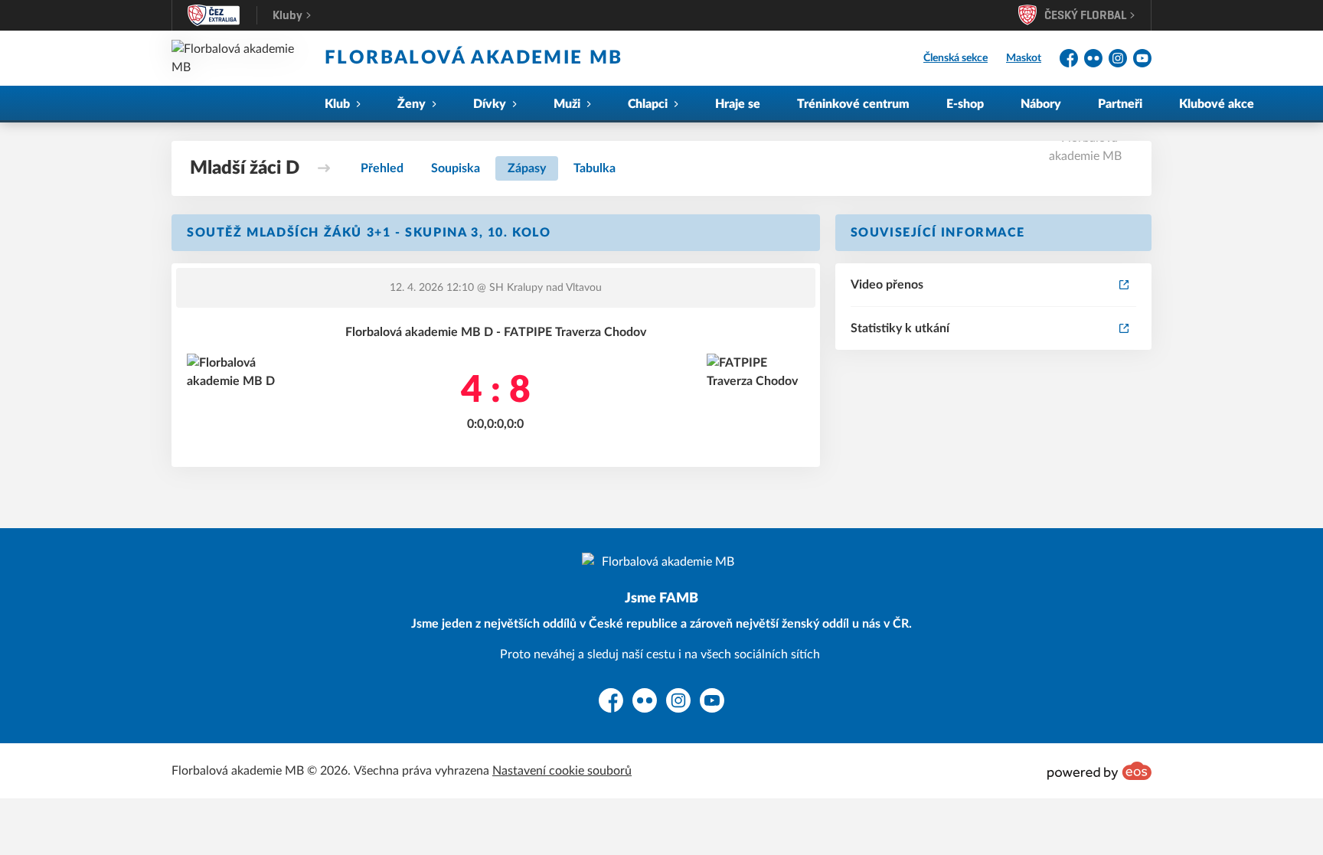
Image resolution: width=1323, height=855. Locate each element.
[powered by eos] (1099, 771)
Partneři (1120, 104)
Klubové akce (1216, 104)
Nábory (1041, 104)
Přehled (382, 168)
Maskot (1023, 58)
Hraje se (737, 104)
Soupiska (455, 168)
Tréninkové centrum (853, 104)
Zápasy (527, 168)
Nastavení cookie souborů (562, 771)
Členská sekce (955, 58)
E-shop (965, 104)
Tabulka (594, 168)
